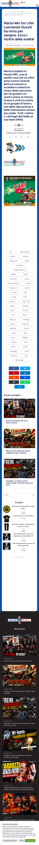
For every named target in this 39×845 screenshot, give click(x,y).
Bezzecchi (14, 261)
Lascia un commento (28, 45)
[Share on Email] (14, 382)
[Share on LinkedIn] (25, 373)
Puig (12, 338)
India (14, 297)
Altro (7, 45)
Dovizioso (13, 279)
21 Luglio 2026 (7, 817)
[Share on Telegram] (19, 387)
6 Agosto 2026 (8, 689)
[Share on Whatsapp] (25, 382)
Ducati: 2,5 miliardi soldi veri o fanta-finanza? (18, 661)
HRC (25, 292)
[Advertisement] (19, 584)
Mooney (13, 319)
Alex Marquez (25, 252)
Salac (13, 347)
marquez (25, 306)
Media (10, 45)
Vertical (14, 356)
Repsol (14, 342)
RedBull (25, 338)
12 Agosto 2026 (8, 658)
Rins (26, 342)
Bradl (27, 261)
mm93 (24, 315)
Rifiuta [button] (21, 840)
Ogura (12, 324)
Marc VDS (26, 301)
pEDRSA (13, 328)
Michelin (26, 310)
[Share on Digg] (25, 377)
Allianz (12, 256)
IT (24, 2)
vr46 (26, 356)
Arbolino (26, 256)
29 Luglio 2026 (8, 753)
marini (12, 306)
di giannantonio (19, 270)
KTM (25, 297)
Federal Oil (13, 288)
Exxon (29, 283)
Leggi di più (22, 837)
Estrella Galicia (13, 283)
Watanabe (19, 360)
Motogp (26, 319)
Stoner (25, 347)
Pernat (26, 328)
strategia (13, 351)
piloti (25, 333)
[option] (29, 2)
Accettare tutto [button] (30, 840)
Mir (13, 315)
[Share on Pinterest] (14, 373)
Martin (12, 310)
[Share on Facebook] (14, 368)
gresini (27, 288)
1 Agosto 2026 (7, 721)
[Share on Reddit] (14, 377)
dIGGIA (13, 274)
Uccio (27, 351)
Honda (14, 292)
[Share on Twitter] (25, 368)
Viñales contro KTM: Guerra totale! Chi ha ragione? (19, 820)
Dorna (26, 274)
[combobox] (29, 2)
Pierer (14, 333)
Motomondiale (17, 45)
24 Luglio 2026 (8, 785)
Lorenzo (12, 301)
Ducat (27, 279)
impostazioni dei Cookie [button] (10, 840)
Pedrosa (25, 324)
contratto (19, 265)
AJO (10, 252)
